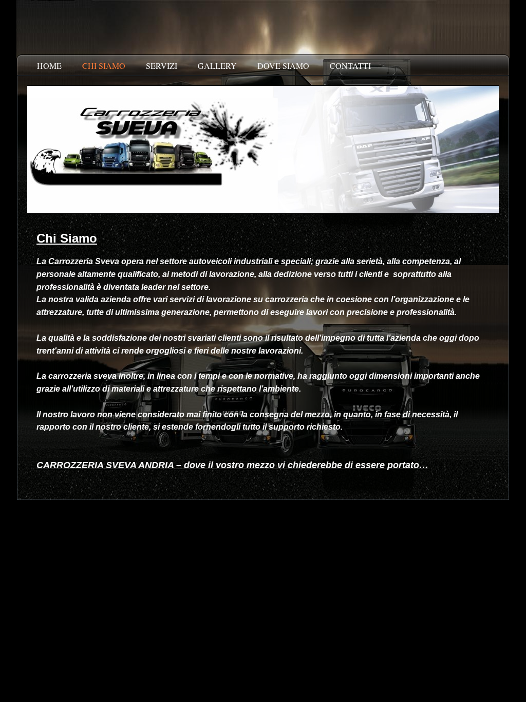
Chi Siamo (103, 65)
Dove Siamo (283, 65)
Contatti (350, 65)
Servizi (161, 65)
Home (49, 65)
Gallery (217, 65)
